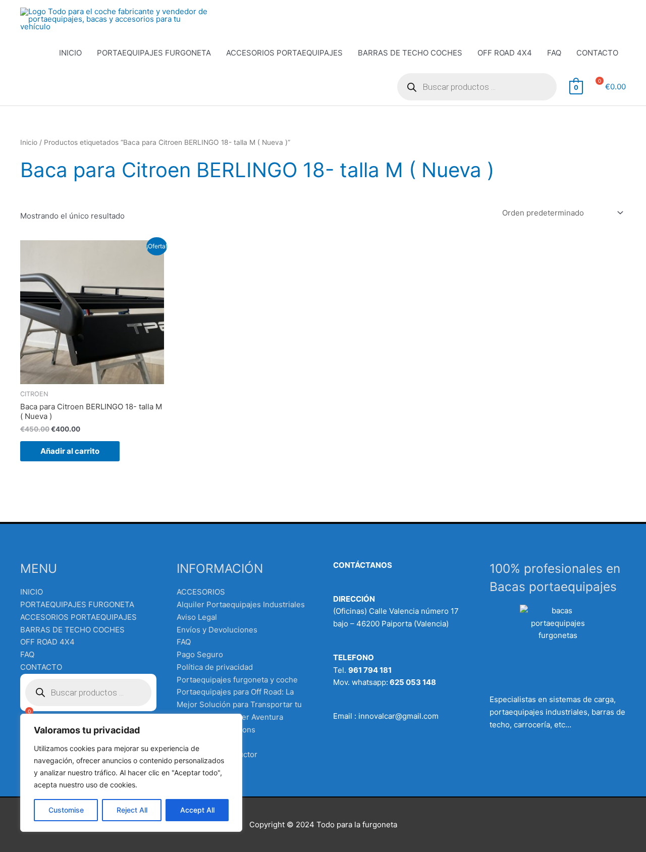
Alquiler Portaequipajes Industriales (241, 604)
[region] (131, 773)
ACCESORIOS (201, 592)
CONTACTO (597, 53)
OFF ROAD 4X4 (504, 53)
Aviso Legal (197, 617)
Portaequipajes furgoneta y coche (237, 679)
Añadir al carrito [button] (69, 451)
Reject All (132, 810)
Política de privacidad (215, 667)
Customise (66, 810)
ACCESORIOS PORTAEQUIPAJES (284, 53)
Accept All (197, 810)
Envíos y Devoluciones (217, 629)
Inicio (28, 142)
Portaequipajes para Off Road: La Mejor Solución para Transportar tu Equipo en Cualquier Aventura (239, 704)
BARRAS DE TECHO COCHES (410, 53)
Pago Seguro (200, 654)
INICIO (70, 53)
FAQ (554, 53)
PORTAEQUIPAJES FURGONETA (154, 53)
